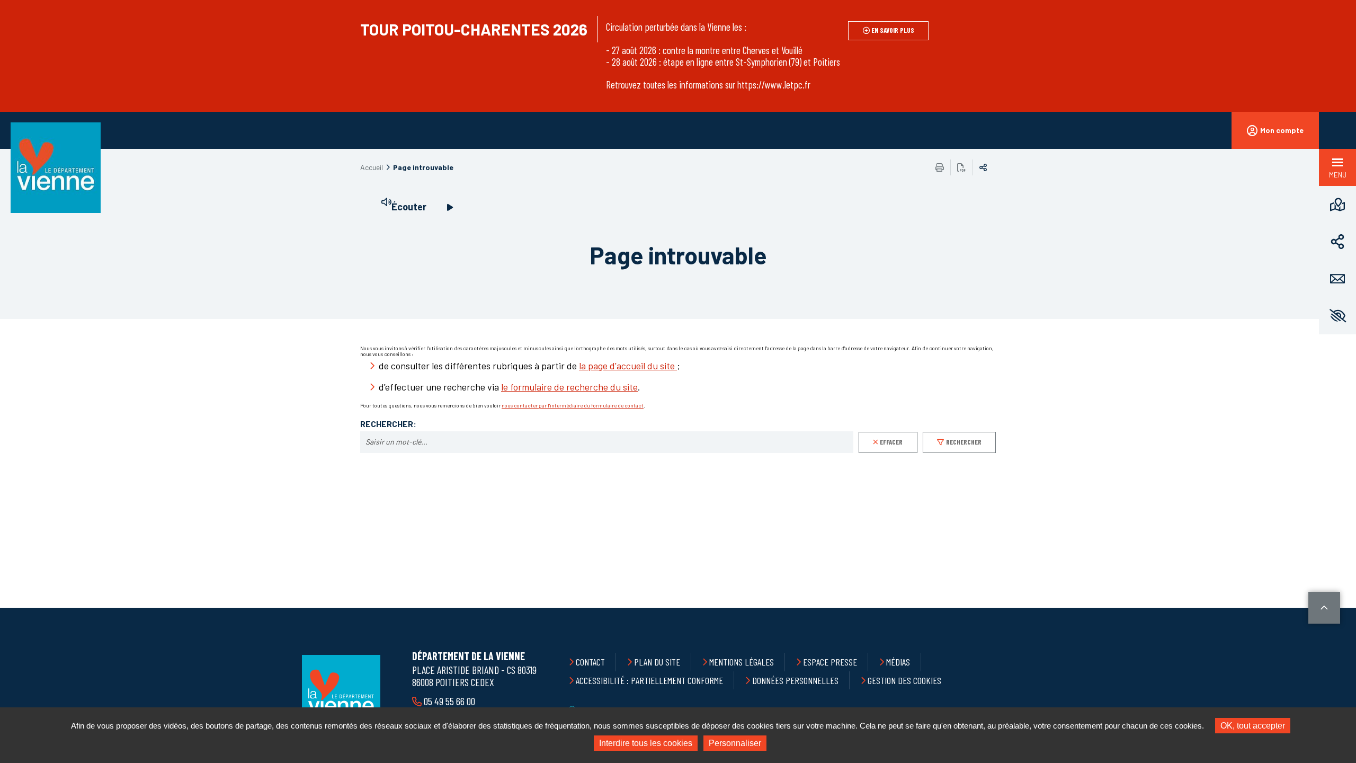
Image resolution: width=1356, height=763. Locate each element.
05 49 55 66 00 (449, 701)
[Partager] (1337, 241)
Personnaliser (735, 743)
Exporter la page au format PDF (961, 167)
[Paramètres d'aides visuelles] (1337, 315)
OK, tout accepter (1252, 725)
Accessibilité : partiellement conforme (649, 680)
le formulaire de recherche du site (569, 387)
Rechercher (964, 442)
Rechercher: (388, 424)
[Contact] (1337, 278)
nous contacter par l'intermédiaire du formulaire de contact (573, 405)
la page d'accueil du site (628, 365)
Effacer (891, 442)
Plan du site (657, 662)
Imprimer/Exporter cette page (939, 167)
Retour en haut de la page (1324, 608)
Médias (898, 662)
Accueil (371, 167)
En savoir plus (892, 30)
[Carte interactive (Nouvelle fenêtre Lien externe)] (1337, 204)
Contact (590, 662)
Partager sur (983, 167)
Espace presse (830, 662)
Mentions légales (741, 662)
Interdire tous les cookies (645, 743)
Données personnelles (795, 680)
